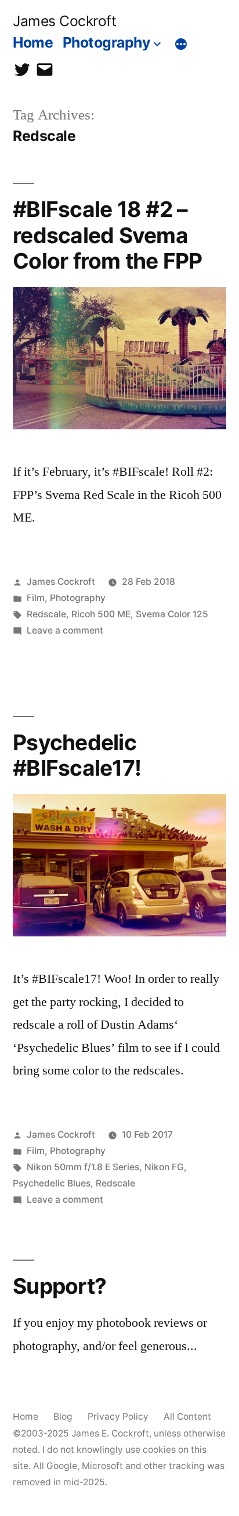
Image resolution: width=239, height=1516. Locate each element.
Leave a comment (65, 630)
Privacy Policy (118, 1416)
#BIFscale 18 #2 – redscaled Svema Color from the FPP (107, 235)
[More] (181, 45)
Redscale (46, 614)
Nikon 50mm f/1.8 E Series (83, 1167)
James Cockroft (64, 21)
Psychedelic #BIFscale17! (77, 755)
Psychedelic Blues (51, 1183)
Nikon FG (164, 1167)
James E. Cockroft (110, 1433)
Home (33, 42)
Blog (63, 1416)
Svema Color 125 (172, 614)
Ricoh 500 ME (101, 614)
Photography (107, 42)
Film (36, 597)
